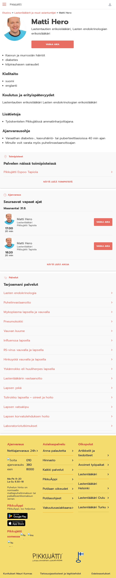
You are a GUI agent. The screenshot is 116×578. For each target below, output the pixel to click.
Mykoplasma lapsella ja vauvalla (27, 312)
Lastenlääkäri (87, 474)
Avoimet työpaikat (91, 464)
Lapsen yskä (12, 388)
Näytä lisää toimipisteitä (58, 181)
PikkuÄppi (50, 479)
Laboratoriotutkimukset (20, 426)
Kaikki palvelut (53, 469)
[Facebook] (23, 537)
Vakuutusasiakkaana (57, 507)
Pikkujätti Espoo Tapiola (21, 172)
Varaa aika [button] (52, 44)
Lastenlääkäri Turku (92, 507)
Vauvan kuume (14, 331)
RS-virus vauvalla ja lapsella (24, 350)
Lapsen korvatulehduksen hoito (26, 416)
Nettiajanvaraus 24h (21, 450)
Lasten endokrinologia (20, 293)
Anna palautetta (54, 450)
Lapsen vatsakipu (16, 407)
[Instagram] (30, 537)
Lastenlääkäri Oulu (91, 497)
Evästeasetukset (101, 573)
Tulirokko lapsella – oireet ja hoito (28, 397)
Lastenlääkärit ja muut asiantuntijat (35, 13)
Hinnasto (49, 460)
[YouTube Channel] (10, 544)
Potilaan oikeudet (55, 488)
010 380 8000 (30, 464)
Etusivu (6, 13)
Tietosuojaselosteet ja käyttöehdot (60, 573)
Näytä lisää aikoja (58, 264)
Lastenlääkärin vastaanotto (23, 378)
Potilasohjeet (52, 498)
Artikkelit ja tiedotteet (86, 452)
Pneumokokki (13, 321)
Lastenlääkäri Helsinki (87, 485)
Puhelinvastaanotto (17, 302)
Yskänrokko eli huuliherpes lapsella (29, 369)
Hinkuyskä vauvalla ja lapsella (25, 359)
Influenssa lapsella (17, 340)
